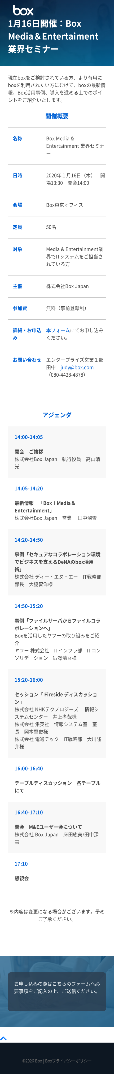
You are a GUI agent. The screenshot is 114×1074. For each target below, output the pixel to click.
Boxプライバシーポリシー (68, 1060)
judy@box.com (77, 367)
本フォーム (58, 330)
